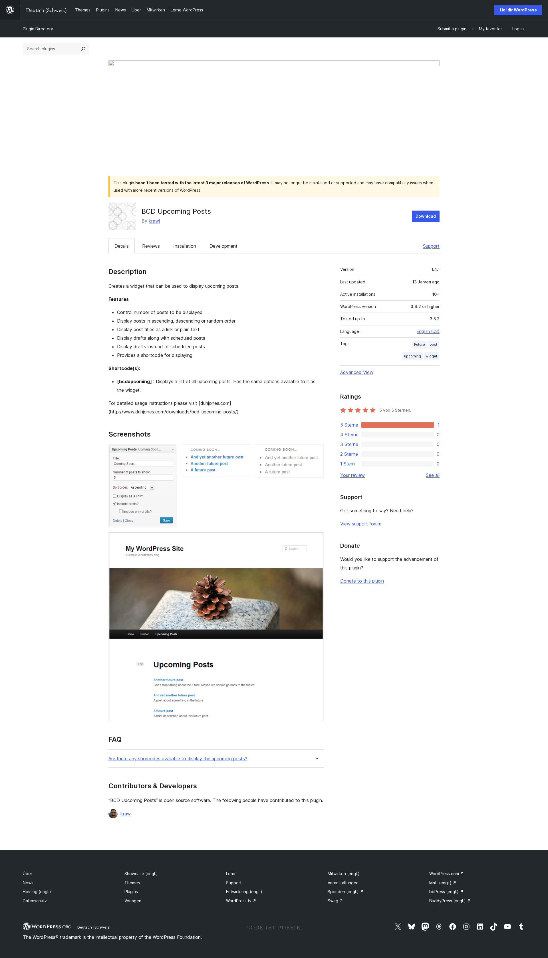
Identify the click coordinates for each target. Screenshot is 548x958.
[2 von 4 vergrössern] (242, 452)
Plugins (131, 891)
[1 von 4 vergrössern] (169, 452)
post (433, 344)
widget (431, 356)
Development (223, 246)
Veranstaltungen (343, 882)
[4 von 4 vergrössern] (316, 540)
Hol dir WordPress (518, 9)
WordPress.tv (241, 900)
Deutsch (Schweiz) (93, 927)
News (28, 882)
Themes (132, 882)
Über (27, 873)
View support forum (360, 524)
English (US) (428, 331)
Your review (352, 475)
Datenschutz (35, 900)
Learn (231, 873)
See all (433, 475)
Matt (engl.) (442, 882)
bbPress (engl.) (446, 891)
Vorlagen (132, 900)
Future (419, 344)
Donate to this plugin (362, 581)
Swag (335, 900)
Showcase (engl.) (141, 873)
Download (426, 216)
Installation (184, 246)
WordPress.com (446, 873)
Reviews (151, 246)
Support (431, 246)
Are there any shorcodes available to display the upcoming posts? (177, 758)
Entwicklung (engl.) (244, 891)
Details (121, 246)
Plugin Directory (38, 28)
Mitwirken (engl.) (344, 873)
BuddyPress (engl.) (450, 900)
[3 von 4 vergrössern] (316, 452)
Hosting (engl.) (37, 891)
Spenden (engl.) (346, 891)
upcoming (412, 356)
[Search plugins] (83, 49)
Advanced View (356, 372)
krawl (154, 221)
